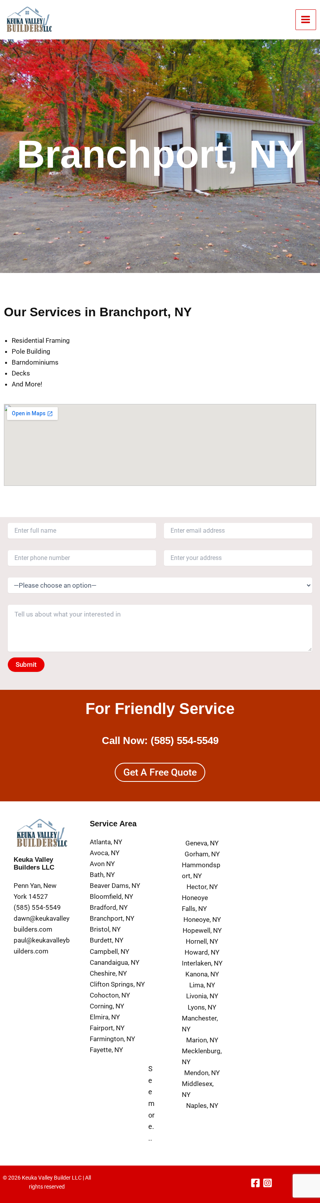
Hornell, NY (202, 941)
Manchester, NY (200, 1023)
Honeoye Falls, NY (195, 903)
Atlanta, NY (106, 842)
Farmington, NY (112, 1039)
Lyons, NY (202, 1007)
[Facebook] (255, 1183)
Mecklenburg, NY (202, 1056)
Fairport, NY (107, 1028)
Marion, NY (202, 1040)
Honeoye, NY (202, 919)
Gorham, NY (202, 854)
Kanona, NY (202, 974)
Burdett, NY (106, 940)
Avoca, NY (104, 853)
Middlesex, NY (197, 1089)
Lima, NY (202, 985)
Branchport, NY (112, 918)
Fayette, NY (106, 1050)
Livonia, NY (202, 996)
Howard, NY (202, 952)
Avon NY (102, 864)
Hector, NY (202, 887)
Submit (26, 664)
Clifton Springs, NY (117, 984)
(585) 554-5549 (185, 740)
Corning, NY (107, 1006)
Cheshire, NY (108, 973)
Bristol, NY (105, 929)
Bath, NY (102, 875)
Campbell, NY (109, 951)
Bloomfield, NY (111, 896)
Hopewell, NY (202, 930)
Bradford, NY (109, 907)
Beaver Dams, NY (115, 885)
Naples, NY (202, 1105)
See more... (151, 1103)
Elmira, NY (105, 1017)
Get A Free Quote (160, 772)
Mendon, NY (202, 1073)
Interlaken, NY (202, 963)
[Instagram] (267, 1183)
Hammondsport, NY (201, 870)
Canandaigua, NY (114, 962)
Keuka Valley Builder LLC (52, 1178)
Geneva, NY (202, 843)
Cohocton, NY (110, 995)
